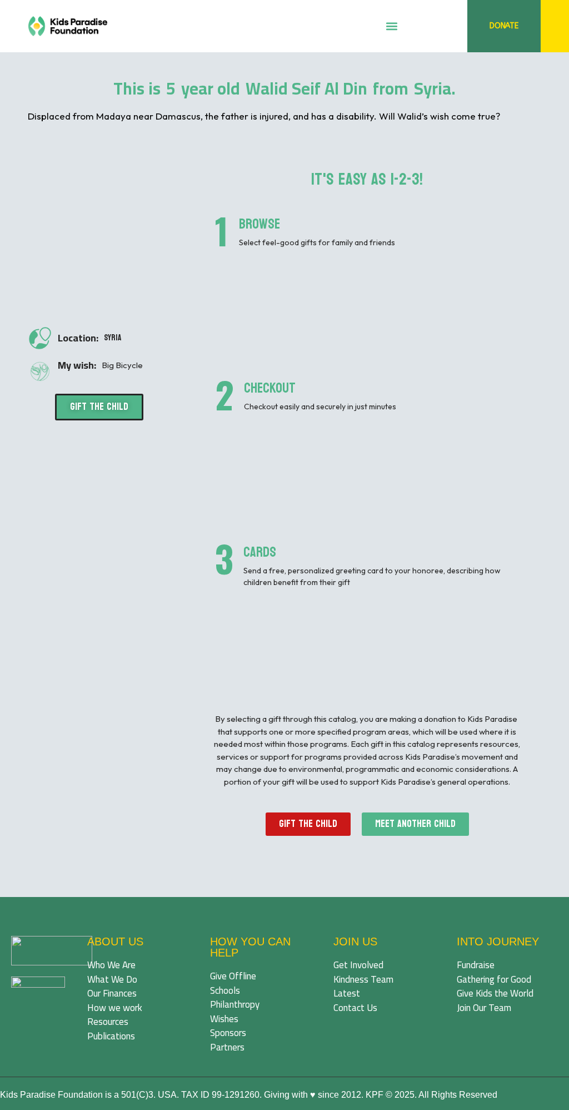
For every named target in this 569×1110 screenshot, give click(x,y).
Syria (112, 337)
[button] (391, 26)
